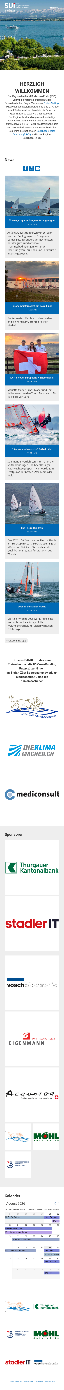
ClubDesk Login (50, 1381)
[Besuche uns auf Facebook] (25, 169)
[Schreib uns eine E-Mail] (37, 169)
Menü (56, 7)
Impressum (39, 1381)
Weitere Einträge (16, 640)
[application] (32, 1240)
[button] (55, 1203)
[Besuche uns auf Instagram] (31, 169)
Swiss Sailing (51, 103)
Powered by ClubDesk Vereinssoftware (21, 1381)
